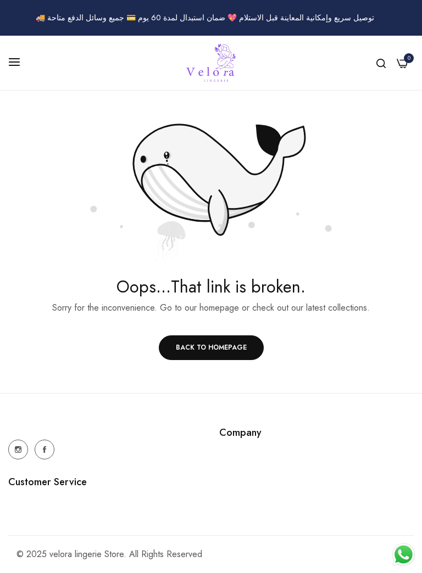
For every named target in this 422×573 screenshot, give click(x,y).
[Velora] (211, 63)
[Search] (381, 63)
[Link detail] (18, 449)
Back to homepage (211, 347)
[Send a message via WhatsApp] (404, 555)
